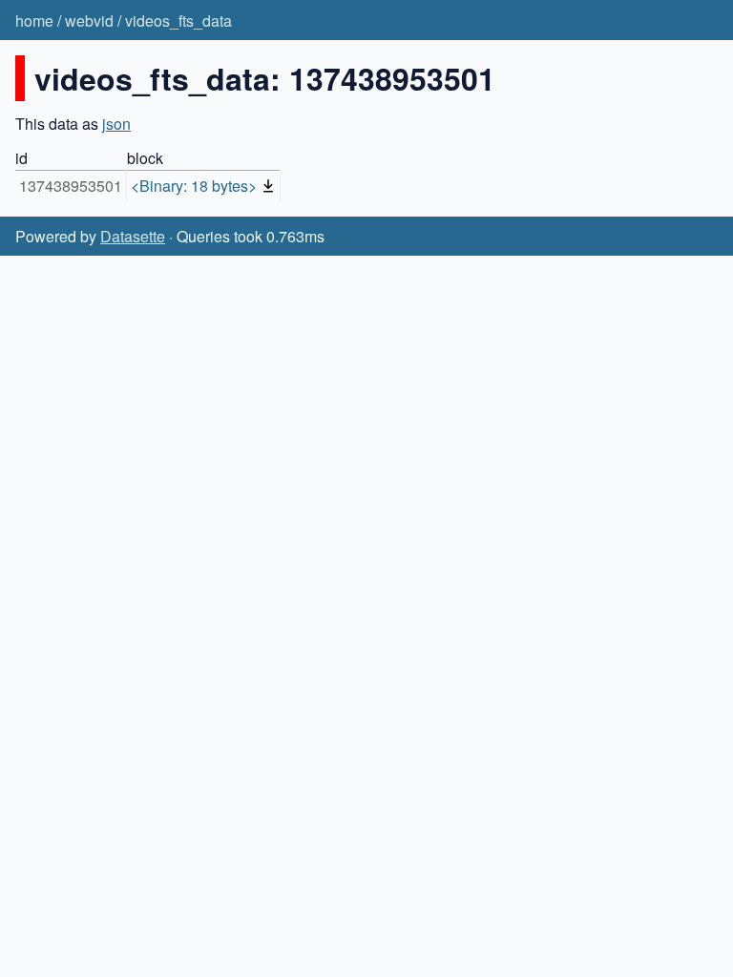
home (34, 20)
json (116, 124)
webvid (89, 20)
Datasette (132, 236)
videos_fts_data (178, 20)
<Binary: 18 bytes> (194, 186)
